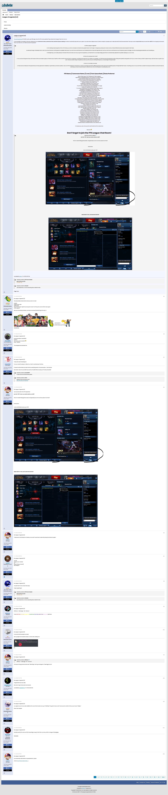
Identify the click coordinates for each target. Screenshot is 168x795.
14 (139, 777)
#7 (164, 556)
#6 (164, 532)
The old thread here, (18, 39)
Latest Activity (7, 25)
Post (8, 53)
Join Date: (6, 47)
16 (147, 777)
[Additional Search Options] (163, 5)
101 (154, 777)
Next (163, 777)
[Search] (165, 5)
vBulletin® (84, 788)
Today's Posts (17, 12)
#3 (164, 333)
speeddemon (22, 687)
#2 (164, 296)
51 (150, 777)
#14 (164, 727)
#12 (164, 678)
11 (128, 777)
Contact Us (142, 782)
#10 (164, 629)
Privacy (148, 782)
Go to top (162, 782)
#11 (164, 654)
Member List (5, 12)
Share (8, 51)
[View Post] (95, 135)
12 (132, 777)
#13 (164, 701)
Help (137, 782)
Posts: (5, 48)
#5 (164, 387)
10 (125, 777)
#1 (164, 35)
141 (158, 777)
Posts (5, 21)
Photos (5, 28)
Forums (4, 10)
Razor (20, 276)
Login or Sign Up (119, 1)
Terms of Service (155, 782)
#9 (164, 606)
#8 (164, 581)
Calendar (11, 12)
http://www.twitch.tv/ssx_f (22, 760)
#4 (164, 357)
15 (143, 777)
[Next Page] (154, 32)
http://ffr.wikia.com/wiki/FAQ (22, 380)
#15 (164, 753)
